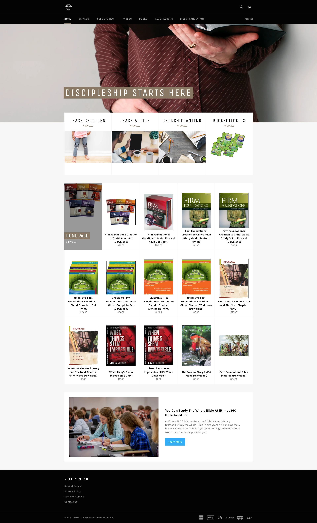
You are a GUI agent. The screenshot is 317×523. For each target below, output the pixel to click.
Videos (127, 18)
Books (143, 18)
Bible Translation (192, 18)
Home (67, 18)
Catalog (83, 18)
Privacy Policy (72, 491)
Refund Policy (72, 486)
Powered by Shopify (103, 517)
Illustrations (164, 18)
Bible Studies (105, 18)
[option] (158, 73)
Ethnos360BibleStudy (83, 517)
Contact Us (70, 501)
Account (249, 19)
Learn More (175, 441)
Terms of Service (74, 496)
